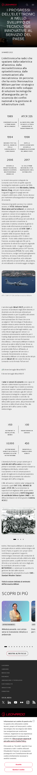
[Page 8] (24, 646)
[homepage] (9, 4)
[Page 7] (22, 646)
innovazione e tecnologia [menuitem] (12, 680)
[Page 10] (29, 646)
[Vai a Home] (18, 714)
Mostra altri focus (17, 654)
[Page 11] (32, 646)
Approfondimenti (9, 624)
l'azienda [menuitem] (5, 665)
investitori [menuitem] (6, 687)
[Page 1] (15, 539)
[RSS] (34, 702)
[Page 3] (20, 539)
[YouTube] (15, 702)
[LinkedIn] (9, 702)
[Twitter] (3, 702)
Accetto (18, 764)
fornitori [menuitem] (5, 691)
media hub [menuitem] (6, 673)
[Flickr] (21, 702)
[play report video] (18, 521)
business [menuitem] (5, 676)
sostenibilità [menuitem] (7, 684)
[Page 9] (27, 646)
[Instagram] (27, 702)
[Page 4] (23, 539)
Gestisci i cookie (18, 769)
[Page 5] (17, 646)
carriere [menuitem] (5, 669)
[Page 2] (18, 539)
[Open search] (27, 4)
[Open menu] (33, 4)
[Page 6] (19, 646)
